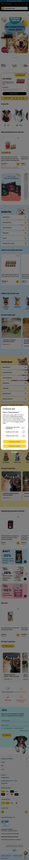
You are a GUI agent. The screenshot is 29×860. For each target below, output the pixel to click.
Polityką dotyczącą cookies (16, 416)
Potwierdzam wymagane (14, 446)
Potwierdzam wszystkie (14, 441)
